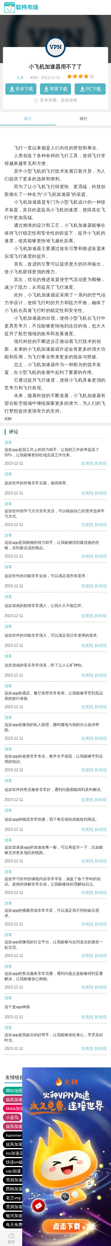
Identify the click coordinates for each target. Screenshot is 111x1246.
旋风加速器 (16, 1126)
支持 (85, 463)
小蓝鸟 (12, 1117)
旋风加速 (14, 1099)
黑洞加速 (14, 1180)
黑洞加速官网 (18, 1206)
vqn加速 (13, 1171)
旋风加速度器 (18, 1144)
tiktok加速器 (17, 1108)
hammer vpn (18, 1135)
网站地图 (14, 1090)
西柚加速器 (16, 1188)
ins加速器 (15, 1153)
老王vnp (13, 1197)
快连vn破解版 (18, 1162)
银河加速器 (16, 1215)
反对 (98, 463)
